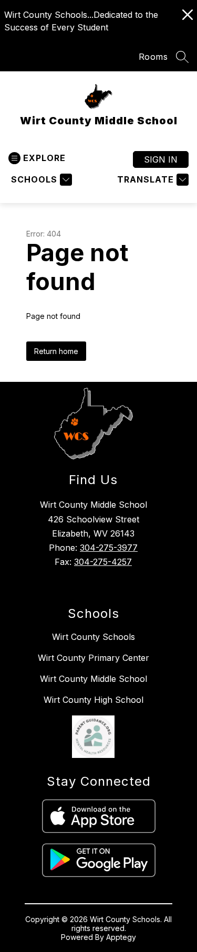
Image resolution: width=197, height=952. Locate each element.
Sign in (161, 159)
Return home (56, 351)
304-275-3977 (109, 547)
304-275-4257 (103, 562)
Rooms (153, 56)
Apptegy (121, 937)
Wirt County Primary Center (93, 658)
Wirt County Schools (93, 637)
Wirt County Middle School (93, 678)
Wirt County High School (93, 699)
